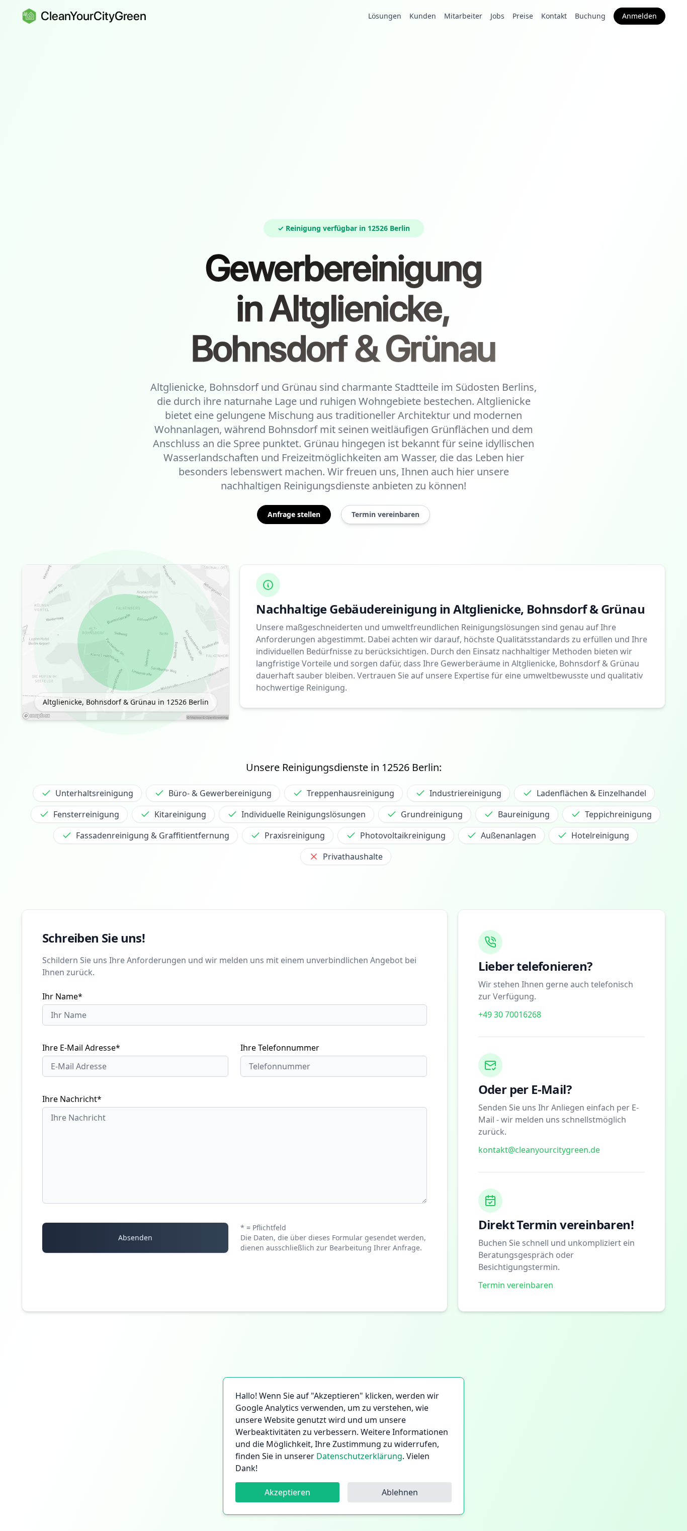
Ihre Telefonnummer (279, 1047)
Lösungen (384, 16)
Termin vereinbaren (515, 1285)
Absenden (135, 1237)
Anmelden (639, 16)
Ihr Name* (62, 996)
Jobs (497, 16)
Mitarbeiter (463, 16)
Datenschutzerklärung (359, 1456)
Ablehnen (400, 1492)
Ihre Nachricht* (72, 1098)
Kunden (422, 16)
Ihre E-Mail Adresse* (81, 1047)
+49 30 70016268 (509, 1014)
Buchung (590, 16)
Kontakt (554, 16)
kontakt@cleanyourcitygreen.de (539, 1149)
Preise (522, 16)
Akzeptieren (287, 1492)
